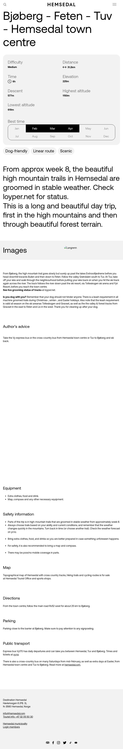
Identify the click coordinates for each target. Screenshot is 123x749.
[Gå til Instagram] (58, 742)
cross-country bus (46, 337)
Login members (11, 727)
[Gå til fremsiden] (61, 4)
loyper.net (18, 196)
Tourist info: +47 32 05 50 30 (18, 716)
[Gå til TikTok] (70, 742)
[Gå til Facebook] (53, 742)
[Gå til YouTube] (76, 742)
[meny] (115, 5)
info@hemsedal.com (14, 713)
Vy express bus (21, 337)
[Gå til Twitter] (64, 742)
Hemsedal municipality (15, 723)
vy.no (16, 654)
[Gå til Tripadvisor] (47, 742)
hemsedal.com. (72, 664)
